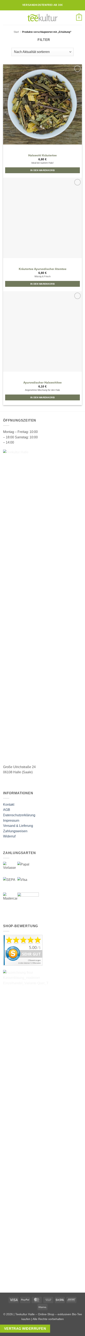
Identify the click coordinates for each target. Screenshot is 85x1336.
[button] (5, 17)
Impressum (11, 820)
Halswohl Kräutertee (42, 155)
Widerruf (9, 836)
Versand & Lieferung (18, 825)
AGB (6, 809)
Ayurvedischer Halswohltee (42, 382)
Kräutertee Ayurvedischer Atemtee (42, 269)
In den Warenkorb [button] (42, 170)
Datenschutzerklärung (19, 815)
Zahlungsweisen (15, 831)
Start (16, 32)
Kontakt (8, 804)
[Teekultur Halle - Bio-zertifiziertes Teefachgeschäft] (42, 17)
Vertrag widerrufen (25, 1328)
